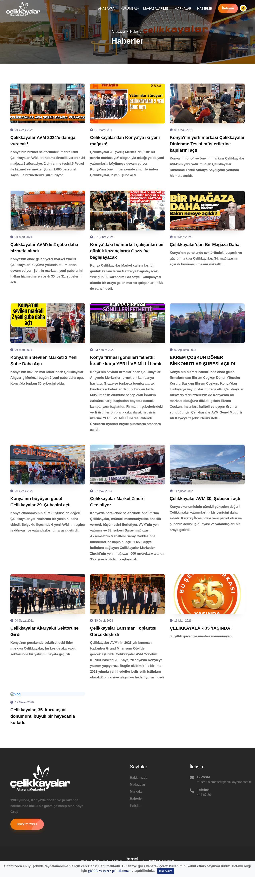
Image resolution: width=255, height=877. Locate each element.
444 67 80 (204, 794)
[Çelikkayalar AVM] (23, 8)
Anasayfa (106, 8)
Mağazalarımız (156, 8)
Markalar (183, 8)
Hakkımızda (26, 824)
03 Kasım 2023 (104, 349)
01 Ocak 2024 (23, 130)
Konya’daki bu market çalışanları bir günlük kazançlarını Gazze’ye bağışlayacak (127, 251)
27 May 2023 (103, 491)
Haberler (204, 8)
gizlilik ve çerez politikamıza (109, 871)
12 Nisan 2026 (24, 702)
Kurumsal (129, 8)
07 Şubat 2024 (103, 237)
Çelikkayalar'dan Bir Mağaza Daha (204, 244)
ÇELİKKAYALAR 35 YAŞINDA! (201, 628)
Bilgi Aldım (165, 870)
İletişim (228, 8)
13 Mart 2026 (182, 620)
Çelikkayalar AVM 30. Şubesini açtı (205, 498)
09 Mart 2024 (182, 237)
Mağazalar (137, 784)
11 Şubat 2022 (183, 491)
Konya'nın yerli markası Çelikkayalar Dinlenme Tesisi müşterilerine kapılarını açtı (207, 144)
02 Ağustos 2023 (185, 349)
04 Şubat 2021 (24, 620)
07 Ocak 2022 (23, 491)
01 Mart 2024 (103, 130)
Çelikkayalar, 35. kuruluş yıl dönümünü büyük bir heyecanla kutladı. (42, 716)
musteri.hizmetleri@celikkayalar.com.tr (224, 782)
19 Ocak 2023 (103, 620)
